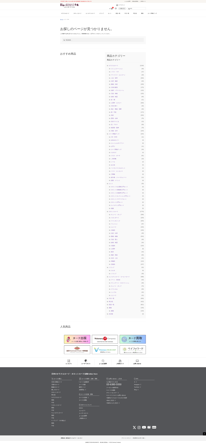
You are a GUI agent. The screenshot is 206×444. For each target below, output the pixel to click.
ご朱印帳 (113, 158)
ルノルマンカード (90, 13)
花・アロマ (114, 124)
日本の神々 (114, 106)
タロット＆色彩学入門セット (119, 193)
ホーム (61, 19)
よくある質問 (127, 1)
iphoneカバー (115, 140)
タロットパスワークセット (119, 199)
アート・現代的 (115, 279)
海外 (112, 115)
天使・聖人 (114, 239)
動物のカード (55, 387)
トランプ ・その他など (59, 420)
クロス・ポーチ (115, 155)
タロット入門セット (117, 202)
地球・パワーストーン (117, 90)
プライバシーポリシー (126, 438)
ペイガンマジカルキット (118, 168)
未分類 (111, 314)
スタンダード (115, 217)
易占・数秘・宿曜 (116, 109)
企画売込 (81, 389)
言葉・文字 (114, 130)
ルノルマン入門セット (117, 205)
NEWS (81, 408)
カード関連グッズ (152, 13)
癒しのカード (55, 389)
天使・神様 (114, 93)
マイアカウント (121, 5)
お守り (113, 146)
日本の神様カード (57, 382)
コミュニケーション (117, 68)
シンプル (113, 292)
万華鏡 (113, 174)
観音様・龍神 (115, 127)
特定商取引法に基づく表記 (138, 438)
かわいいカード (56, 392)
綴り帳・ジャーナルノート (119, 177)
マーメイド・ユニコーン (118, 75)
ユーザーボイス (83, 413)
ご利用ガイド (143, 1)
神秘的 (113, 261)
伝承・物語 (114, 81)
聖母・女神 (114, 118)
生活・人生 (114, 258)
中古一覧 (127, 13)
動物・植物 (114, 236)
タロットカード (77, 13)
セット (109, 13)
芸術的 (113, 264)
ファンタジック (115, 221)
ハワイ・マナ (115, 71)
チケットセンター (111, 392)
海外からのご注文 (112, 403)
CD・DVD (114, 137)
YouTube (136, 387)
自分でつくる (115, 121)
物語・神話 (114, 255)
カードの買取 (83, 400)
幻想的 (113, 245)
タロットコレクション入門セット (120, 196)
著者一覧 (122, 8)
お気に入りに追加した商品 (116, 8)
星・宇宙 (113, 112)
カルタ (113, 270)
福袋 (112, 208)
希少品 (135, 13)
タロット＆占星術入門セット (119, 186)
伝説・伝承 (114, 233)
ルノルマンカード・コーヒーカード (119, 276)
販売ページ (82, 387)
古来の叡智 (114, 87)
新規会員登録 (135, 1)
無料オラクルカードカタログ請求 (117, 398)
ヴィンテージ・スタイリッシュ (120, 283)
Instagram (136, 384)
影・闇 (113, 99)
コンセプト (82, 410)
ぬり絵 (113, 165)
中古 (53, 402)
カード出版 (82, 384)
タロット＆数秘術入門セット (119, 189)
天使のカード (55, 384)
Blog (135, 389)
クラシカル (114, 289)
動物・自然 (114, 84)
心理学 (113, 248)
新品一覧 (118, 13)
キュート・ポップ (116, 214)
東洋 (112, 252)
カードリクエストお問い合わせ (116, 395)
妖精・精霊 (114, 96)
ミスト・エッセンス (117, 171)
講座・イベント (115, 180)
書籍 (142, 13)
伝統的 (113, 230)
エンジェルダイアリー (117, 143)
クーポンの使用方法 (112, 387)
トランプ (101, 13)
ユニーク (113, 227)
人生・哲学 (114, 78)
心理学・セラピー (116, 103)
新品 (53, 400)
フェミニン (114, 224)
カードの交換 (83, 397)
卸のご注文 (110, 400)
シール (113, 161)
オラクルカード (65, 13)
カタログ (113, 152)
